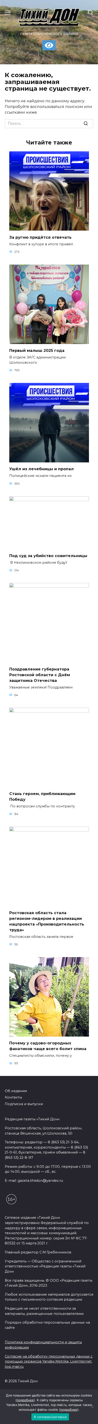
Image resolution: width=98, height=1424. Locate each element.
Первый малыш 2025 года (36, 350)
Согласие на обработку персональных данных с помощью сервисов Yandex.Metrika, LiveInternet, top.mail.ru (49, 1361)
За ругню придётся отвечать (40, 237)
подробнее (25, 1400)
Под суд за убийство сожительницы (48, 556)
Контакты (13, 1097)
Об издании (16, 1091)
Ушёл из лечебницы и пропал (41, 469)
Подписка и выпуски (24, 1104)
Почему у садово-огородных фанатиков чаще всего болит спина (47, 1046)
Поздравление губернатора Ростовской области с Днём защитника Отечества (39, 675)
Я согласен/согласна (50, 1417)
